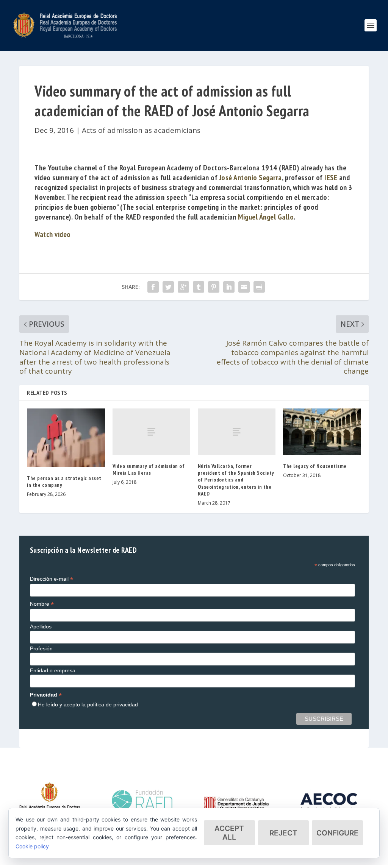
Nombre (42, 604)
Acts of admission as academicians (141, 130)
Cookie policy (32, 846)
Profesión (41, 648)
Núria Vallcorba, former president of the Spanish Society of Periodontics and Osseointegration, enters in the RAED (236, 480)
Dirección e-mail (51, 579)
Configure (337, 833)
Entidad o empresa (52, 670)
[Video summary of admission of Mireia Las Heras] (151, 431)
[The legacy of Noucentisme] (322, 431)
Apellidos (41, 626)
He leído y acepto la (88, 704)
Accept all (229, 833)
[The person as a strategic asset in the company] (66, 437)
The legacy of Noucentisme (315, 466)
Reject (283, 833)
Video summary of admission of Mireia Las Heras (149, 469)
